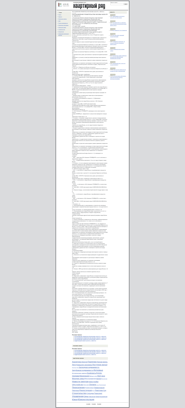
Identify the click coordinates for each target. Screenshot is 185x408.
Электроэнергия (101, 396)
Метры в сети (93, 376)
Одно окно (86, 384)
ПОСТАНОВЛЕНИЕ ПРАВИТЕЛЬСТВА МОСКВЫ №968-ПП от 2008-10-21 (90, 338)
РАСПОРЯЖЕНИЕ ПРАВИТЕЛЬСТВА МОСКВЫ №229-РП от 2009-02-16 (90, 339)
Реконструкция (85, 390)
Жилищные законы (62, 19)
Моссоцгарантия (90, 378)
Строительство (79, 393)
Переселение (78, 387)
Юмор (75, 399)
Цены (86, 396)
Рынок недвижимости (63, 23)
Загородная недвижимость (89, 367)
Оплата (92, 384)
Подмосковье (89, 387)
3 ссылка (99, 404)
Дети (74, 365)
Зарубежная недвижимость (82, 370)
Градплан (92, 362)
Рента (93, 390)
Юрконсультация (86, 399)
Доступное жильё (99, 365)
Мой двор (101, 376)
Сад (104, 390)
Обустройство (77, 385)
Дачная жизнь (102, 362)
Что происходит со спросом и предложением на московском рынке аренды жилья (118, 24)
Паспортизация (102, 384)
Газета (59, 14)
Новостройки (93, 382)
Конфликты (91, 373)
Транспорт (98, 393)
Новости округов (80, 381)
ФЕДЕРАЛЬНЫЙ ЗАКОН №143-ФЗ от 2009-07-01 (85, 340)
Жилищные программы (63, 25)
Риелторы (99, 390)
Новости (112, 12)
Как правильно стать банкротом (120, 30)
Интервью (98, 370)
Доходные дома (75, 367)
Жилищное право (62, 27)
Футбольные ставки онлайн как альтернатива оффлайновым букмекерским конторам (118, 57)
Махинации (84, 376)
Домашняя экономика (84, 365)
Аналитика (76, 362)
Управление (78, 396)
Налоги (98, 379)
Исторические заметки (79, 373)
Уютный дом (61, 31)
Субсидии (90, 393)
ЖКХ (59, 21)
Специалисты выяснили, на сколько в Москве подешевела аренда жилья (117, 43)
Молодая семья (78, 379)
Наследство (104, 378)
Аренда (84, 362)
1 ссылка (88, 404)
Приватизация (99, 388)
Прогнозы (75, 390)
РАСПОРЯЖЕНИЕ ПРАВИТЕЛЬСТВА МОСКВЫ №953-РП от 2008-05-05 (90, 336)
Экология (92, 396)
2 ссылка (94, 404)
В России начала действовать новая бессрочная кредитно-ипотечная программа (118, 77)
